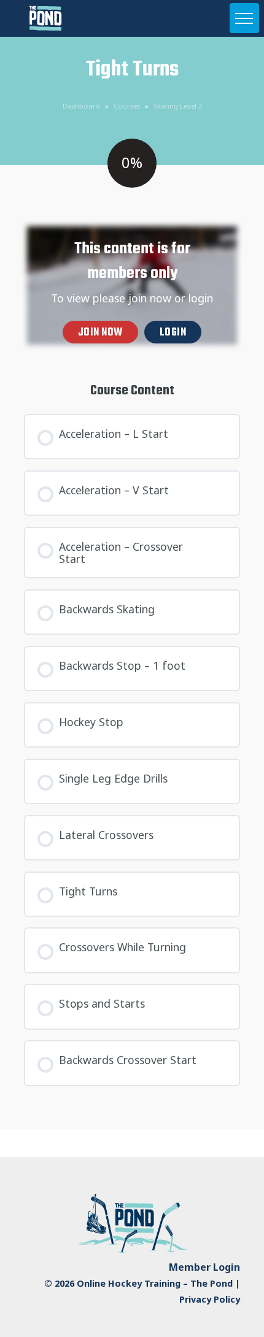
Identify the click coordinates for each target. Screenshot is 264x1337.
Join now (100, 332)
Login (173, 332)
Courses (127, 105)
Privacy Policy (209, 1299)
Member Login (204, 1267)
